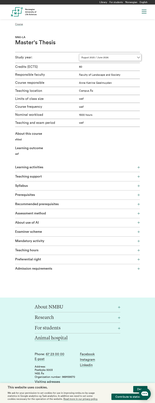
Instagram (87, 359)
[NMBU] (42, 12)
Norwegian (131, 2)
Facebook (87, 354)
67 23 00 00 (55, 354)
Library (103, 2)
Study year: (23, 57)
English (143, 2)
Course (19, 24)
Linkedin (86, 365)
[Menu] (144, 11)
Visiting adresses (47, 381)
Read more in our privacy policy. (80, 399)
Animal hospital (51, 338)
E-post (40, 359)
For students (116, 2)
